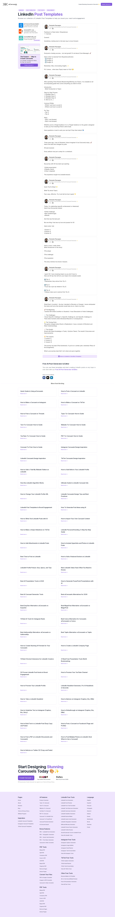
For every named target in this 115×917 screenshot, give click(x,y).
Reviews (20, 805)
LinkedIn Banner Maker (66, 816)
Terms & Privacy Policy (48, 782)
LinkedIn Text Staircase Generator (69, 808)
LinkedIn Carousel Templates (25, 821)
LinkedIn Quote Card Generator (68, 819)
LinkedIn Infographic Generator (68, 821)
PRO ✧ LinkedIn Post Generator (47, 831)
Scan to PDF (43, 858)
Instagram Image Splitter (67, 845)
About (19, 803)
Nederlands (90, 819)
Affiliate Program (22, 813)
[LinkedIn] (51, 377)
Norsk (88, 821)
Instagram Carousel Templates (26, 823)
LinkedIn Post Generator (67, 800)
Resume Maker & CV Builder (68, 876)
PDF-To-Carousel (44, 813)
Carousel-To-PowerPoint (46, 819)
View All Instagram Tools (67, 853)
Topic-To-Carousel (44, 803)
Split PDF (42, 852)
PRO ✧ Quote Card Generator (47, 837)
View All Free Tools (66, 884)
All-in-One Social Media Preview (69, 879)
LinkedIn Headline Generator (68, 813)
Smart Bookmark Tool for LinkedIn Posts (71, 832)
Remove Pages (43, 868)
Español (89, 803)
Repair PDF (42, 863)
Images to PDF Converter (46, 880)
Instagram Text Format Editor (68, 850)
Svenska (89, 824)
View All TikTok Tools (66, 868)
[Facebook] (44, 377)
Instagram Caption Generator (68, 842)
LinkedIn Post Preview (66, 803)
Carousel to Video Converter (47, 842)
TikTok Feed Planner (66, 863)
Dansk (88, 816)
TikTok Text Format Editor (67, 866)
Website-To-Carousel (45, 808)
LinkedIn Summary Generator (68, 811)
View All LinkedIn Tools (67, 835)
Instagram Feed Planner (67, 848)
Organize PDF (43, 866)
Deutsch (89, 811)
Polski (88, 827)
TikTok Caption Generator (67, 860)
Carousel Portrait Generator (46, 821)
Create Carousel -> (106, 4)
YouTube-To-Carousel (45, 811)
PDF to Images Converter (46, 877)
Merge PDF (42, 850)
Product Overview (44, 800)
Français (89, 805)
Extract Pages (43, 871)
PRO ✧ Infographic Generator (47, 834)
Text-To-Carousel (44, 805)
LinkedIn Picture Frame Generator (69, 827)
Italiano (89, 813)
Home (19, 800)
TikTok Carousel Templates (25, 826)
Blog (19, 808)
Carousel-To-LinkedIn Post (46, 816)
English (89, 800)
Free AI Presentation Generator (68, 881)
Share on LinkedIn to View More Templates (70, 356)
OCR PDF (42, 860)
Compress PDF (43, 855)
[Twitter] (47, 377)
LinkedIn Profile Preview (67, 830)
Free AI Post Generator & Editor (66, 369)
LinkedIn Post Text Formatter (68, 805)
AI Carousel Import (44, 824)
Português (89, 808)
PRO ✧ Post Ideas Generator (47, 840)
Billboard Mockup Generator (68, 824)
